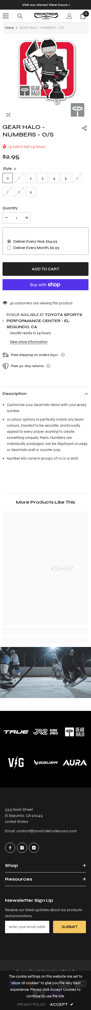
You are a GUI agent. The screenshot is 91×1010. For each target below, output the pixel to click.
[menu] (6, 16)
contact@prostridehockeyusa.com (46, 831)
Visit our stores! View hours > (46, 5)
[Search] (20, 16)
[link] (45, 631)
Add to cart (45, 269)
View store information (29, 342)
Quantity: (10, 208)
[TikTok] (34, 848)
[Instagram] (22, 848)
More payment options (45, 293)
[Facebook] (10, 848)
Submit (70, 927)
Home (9, 28)
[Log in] (69, 16)
